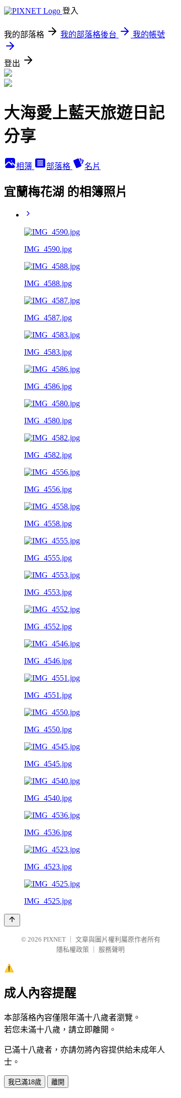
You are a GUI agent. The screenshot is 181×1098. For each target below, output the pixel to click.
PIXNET (54, 939)
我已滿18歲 (24, 1082)
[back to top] (12, 920)
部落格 (59, 166)
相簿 (25, 166)
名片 (92, 166)
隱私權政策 (72, 949)
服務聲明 (112, 949)
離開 (57, 1082)
